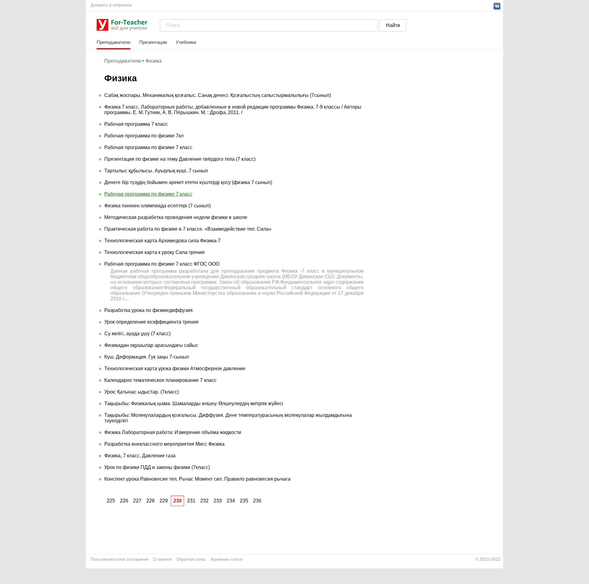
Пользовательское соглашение (119, 559)
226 (124, 500)
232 (204, 500)
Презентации (153, 42)
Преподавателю (113, 42)
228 (150, 500)
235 (244, 500)
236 (257, 500)
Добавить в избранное (111, 5)
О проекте (162, 559)
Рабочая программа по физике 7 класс (148, 194)
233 (218, 500)
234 (231, 500)
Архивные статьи (226, 559)
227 (137, 500)
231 (191, 500)
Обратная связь (191, 559)
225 (111, 500)
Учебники (186, 42)
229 (164, 500)
